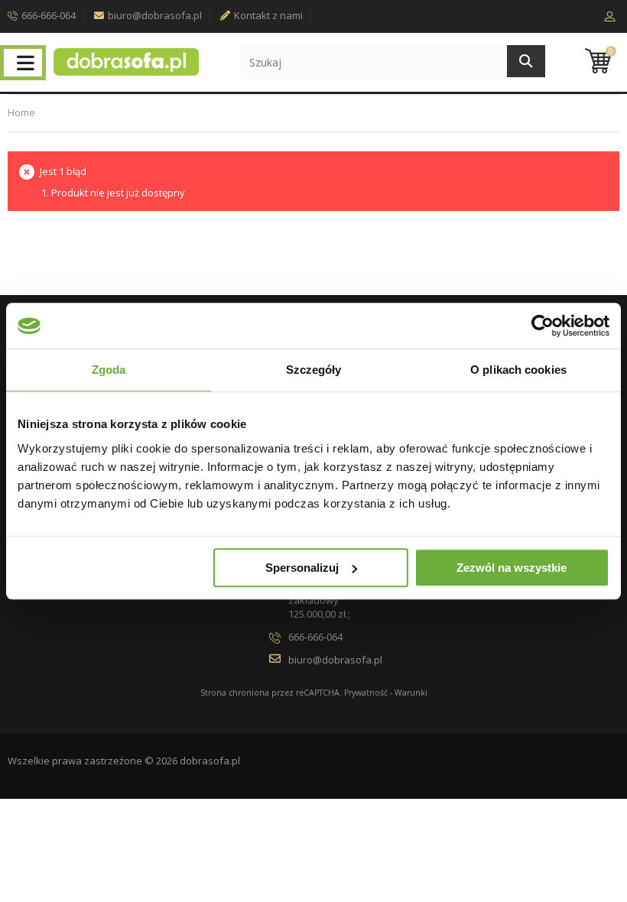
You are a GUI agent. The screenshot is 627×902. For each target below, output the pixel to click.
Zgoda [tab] (109, 369)
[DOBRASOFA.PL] (126, 62)
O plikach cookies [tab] (518, 369)
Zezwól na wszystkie (511, 567)
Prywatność (366, 692)
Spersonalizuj (302, 567)
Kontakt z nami (268, 15)
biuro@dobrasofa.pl (155, 15)
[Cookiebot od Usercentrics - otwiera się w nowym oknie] (542, 325)
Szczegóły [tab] (314, 369)
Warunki (411, 692)
